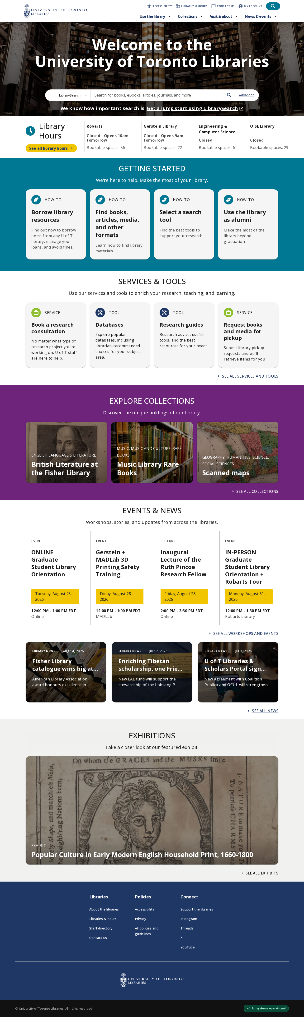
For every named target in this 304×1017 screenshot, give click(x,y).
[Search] (229, 95)
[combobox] (73, 95)
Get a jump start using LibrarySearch (192, 108)
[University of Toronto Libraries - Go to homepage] (152, 985)
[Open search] (273, 6)
